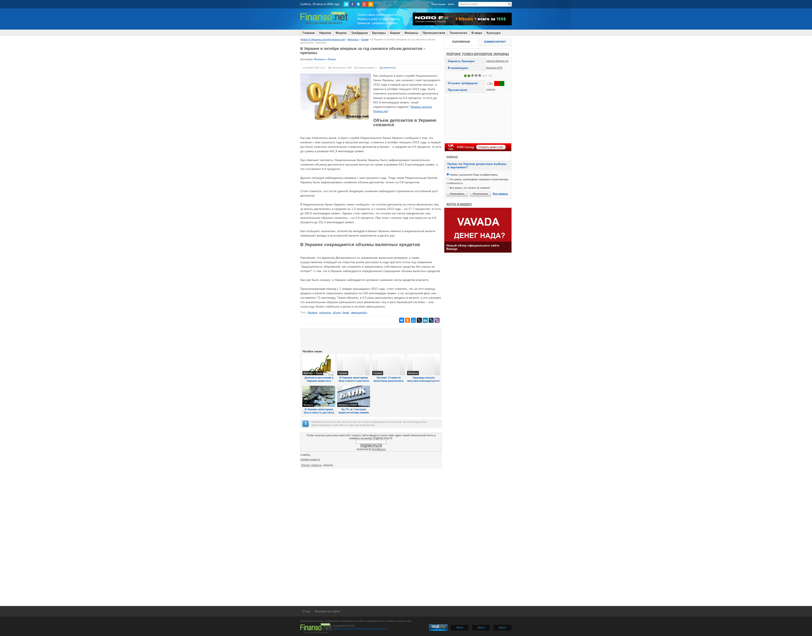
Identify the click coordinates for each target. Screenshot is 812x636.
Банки (332, 59)
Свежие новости (310, 459)
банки (345, 312)
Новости (316, 465)
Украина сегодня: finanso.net (350, 628)
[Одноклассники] (407, 320)
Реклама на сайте (327, 611)
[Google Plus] (364, 4)
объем (336, 312)
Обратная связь (377, 628)
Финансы (411, 32)
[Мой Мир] (413, 320)
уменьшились (359, 312)
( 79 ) (490, 83)
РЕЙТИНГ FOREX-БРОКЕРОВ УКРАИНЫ (477, 54)
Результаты (480, 193)
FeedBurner (379, 449)
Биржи (395, 32)
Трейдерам (359, 32)
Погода (305, 465)
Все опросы (500, 193)
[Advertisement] (371, 338)
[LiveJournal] (431, 320)
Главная (309, 32)
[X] (419, 320)
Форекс (341, 32)
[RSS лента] (370, 4)
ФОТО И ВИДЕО (459, 204)
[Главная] (324, 23)
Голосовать (457, 193)
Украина (325, 32)
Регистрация (438, 4)
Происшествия (434, 32)
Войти (451, 4)
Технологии (458, 32)
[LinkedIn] (425, 320)
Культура (494, 32)
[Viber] (437, 320)
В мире (477, 32)
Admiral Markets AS (497, 61)
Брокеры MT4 (494, 67)
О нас (306, 611)
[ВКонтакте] (358, 4)
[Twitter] (346, 4)
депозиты (325, 312)
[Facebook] (352, 4)
